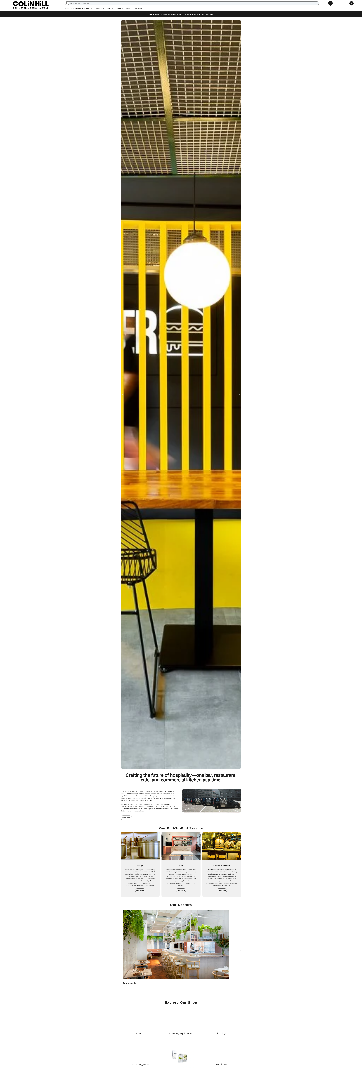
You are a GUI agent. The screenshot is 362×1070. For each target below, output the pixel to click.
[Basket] (330, 3)
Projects (110, 8)
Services (98, 8)
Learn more (140, 890)
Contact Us (138, 8)
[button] (122, 394)
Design (78, 8)
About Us (68, 8)
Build (88, 8)
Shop (119, 8)
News (128, 8)
